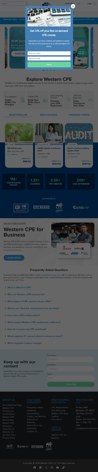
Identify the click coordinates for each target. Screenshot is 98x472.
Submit (49, 65)
